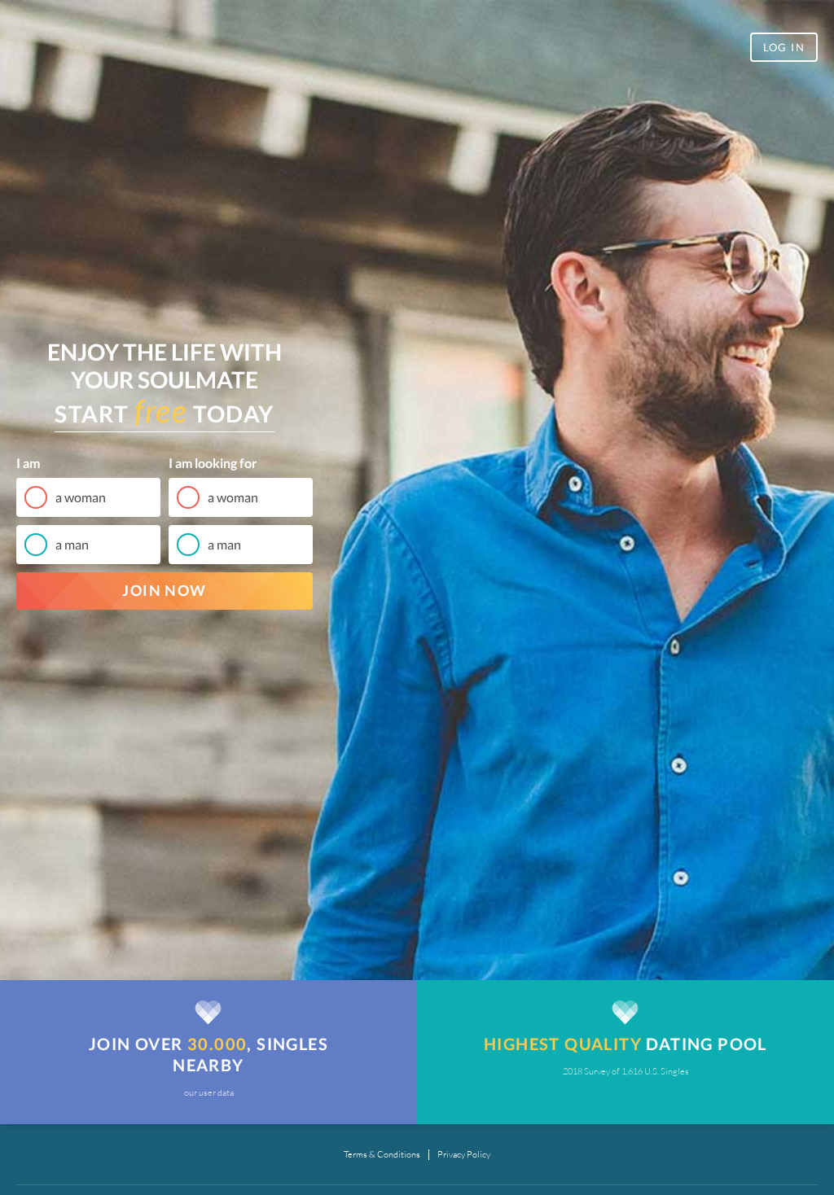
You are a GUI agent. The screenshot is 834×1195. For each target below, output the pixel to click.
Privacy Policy (463, 1154)
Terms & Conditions (382, 1154)
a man (72, 544)
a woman (80, 497)
